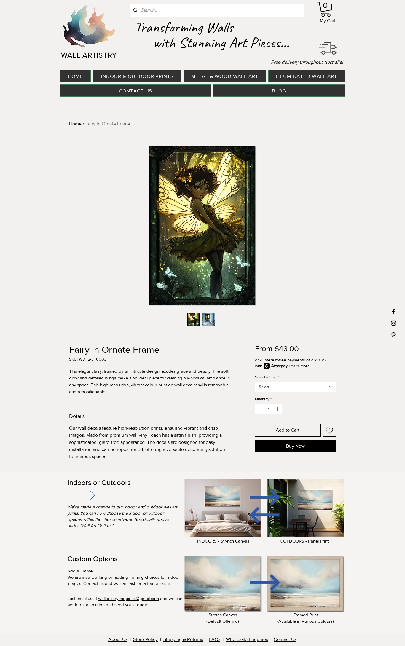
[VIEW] (81, 495)
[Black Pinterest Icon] (393, 334)
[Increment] (277, 409)
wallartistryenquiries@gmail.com (128, 598)
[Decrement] (259, 409)
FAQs (214, 639)
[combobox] (295, 387)
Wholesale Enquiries (247, 639)
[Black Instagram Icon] (393, 323)
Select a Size (267, 377)
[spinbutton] (268, 409)
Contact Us (285, 639)
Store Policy (145, 639)
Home (75, 123)
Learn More (299, 365)
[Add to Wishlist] (329, 430)
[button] (326, 9)
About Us (117, 639)
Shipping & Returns (183, 639)
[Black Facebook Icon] (393, 311)
